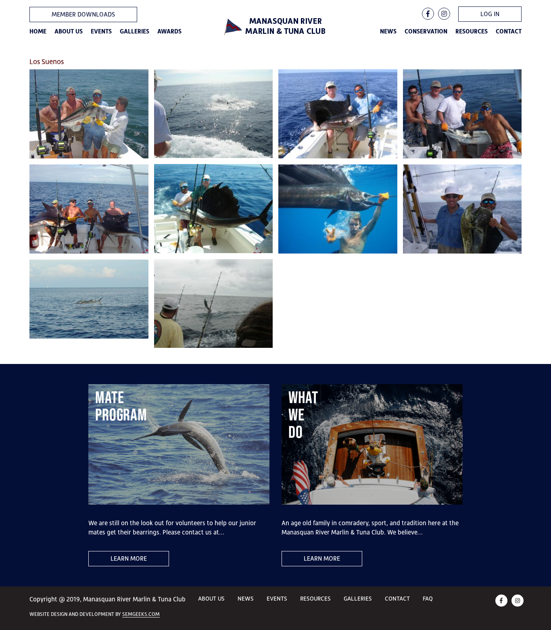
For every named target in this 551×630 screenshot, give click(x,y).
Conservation (426, 31)
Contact (509, 31)
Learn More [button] (129, 558)
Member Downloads (83, 14)
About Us (68, 31)
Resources (471, 31)
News (388, 31)
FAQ (428, 598)
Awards (169, 31)
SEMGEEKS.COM (141, 614)
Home (37, 31)
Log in (489, 14)
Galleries (134, 31)
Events (101, 31)
